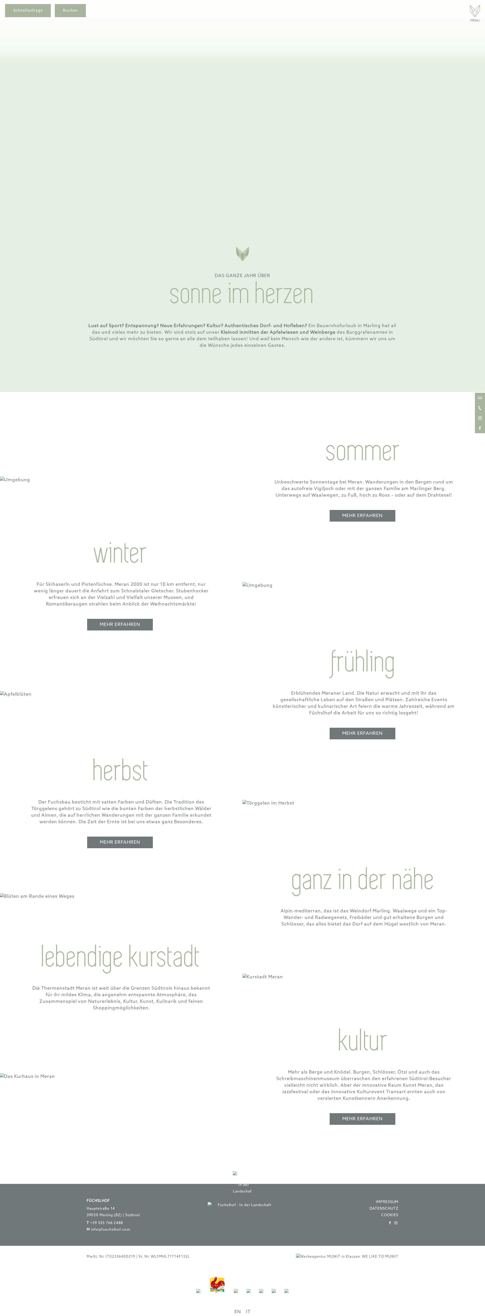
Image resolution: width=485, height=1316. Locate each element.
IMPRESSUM (387, 1202)
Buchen (70, 10)
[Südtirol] (198, 1296)
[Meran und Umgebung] (248, 1296)
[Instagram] (396, 1223)
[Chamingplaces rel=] (261, 1296)
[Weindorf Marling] (236, 1296)
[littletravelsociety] (286, 1296)
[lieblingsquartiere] (274, 1296)
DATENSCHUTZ (384, 1209)
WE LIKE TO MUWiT (380, 1257)
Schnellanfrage (28, 10)
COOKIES (389, 1215)
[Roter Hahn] (217, 1296)
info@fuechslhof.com (110, 1230)
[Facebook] (390, 1223)
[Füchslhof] (475, 20)
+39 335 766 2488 (106, 1223)
